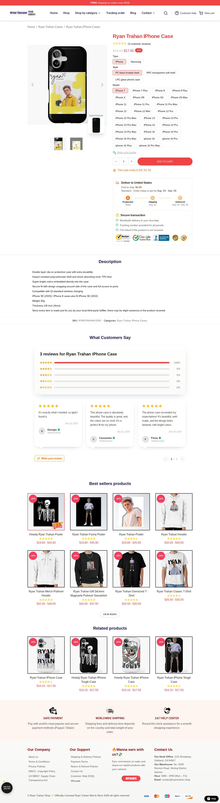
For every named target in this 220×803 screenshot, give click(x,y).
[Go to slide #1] (58, 144)
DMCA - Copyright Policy (42, 771)
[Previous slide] (32, 84)
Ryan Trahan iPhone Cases (83, 26)
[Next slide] (102, 84)
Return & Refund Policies (84, 766)
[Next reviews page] (182, 459)
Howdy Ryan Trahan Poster (46, 534)
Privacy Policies (37, 766)
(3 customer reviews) (139, 43)
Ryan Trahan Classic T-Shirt (174, 591)
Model (116, 85)
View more (110, 614)
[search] (165, 13)
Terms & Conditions (39, 761)
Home (31, 26)
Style (115, 67)
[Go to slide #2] (76, 144)
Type (115, 56)
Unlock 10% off (6, 788)
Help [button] (213, 799)
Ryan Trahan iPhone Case (46, 677)
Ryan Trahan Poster (131, 534)
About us (33, 756)
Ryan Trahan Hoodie (174, 534)
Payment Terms (79, 761)
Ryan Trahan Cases (50, 26)
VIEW (46, 527)
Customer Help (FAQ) (82, 776)
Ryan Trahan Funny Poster (88, 534)
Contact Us (77, 771)
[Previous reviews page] (166, 459)
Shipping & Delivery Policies (86, 756)
